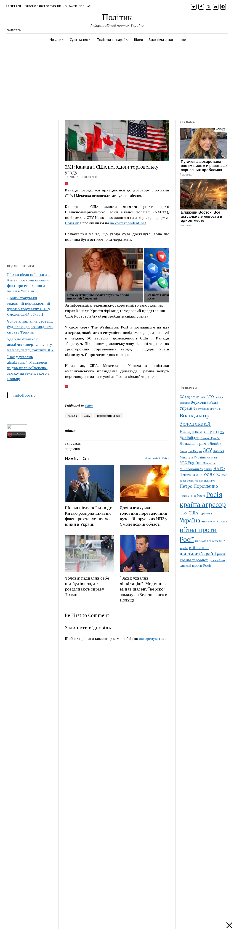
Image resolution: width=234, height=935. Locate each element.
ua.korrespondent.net (128, 222)
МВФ (217, 457)
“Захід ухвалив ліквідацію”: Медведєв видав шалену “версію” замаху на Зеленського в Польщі (28, 367)
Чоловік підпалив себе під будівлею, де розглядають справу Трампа (30, 327)
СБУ (184, 513)
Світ (89, 405)
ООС (216, 475)
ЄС (182, 397)
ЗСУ (207, 450)
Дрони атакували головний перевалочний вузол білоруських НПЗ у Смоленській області (143, 516)
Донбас (215, 443)
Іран (202, 397)
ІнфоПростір (24, 395)
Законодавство (161, 39)
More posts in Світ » (157, 458)
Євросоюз (192, 397)
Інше (182, 39)
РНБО (193, 496)
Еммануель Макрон (191, 451)
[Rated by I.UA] (17, 427)
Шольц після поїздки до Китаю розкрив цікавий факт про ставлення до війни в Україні (88, 516)
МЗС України (191, 462)
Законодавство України (43, 6)
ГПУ (222, 432)
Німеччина (187, 475)
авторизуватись (153, 638)
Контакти (70, 6)
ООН (208, 474)
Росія (201, 495)
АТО (210, 396)
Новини (55, 39)
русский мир (217, 560)
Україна (190, 520)
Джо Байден (189, 438)
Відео (138, 39)
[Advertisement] (117, 81)
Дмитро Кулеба (210, 438)
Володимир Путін (199, 431)
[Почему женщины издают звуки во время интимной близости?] (104, 269)
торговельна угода (108, 415)
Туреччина (205, 513)
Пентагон (209, 480)
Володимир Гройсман (208, 408)
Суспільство (79, 39)
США (87, 415)
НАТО (219, 468)
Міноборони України (196, 469)
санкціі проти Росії (195, 565)
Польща (184, 496)
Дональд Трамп (194, 443)
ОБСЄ (199, 475)
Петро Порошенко (199, 486)
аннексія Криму (214, 521)
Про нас (85, 6)
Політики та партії (111, 39)
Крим (210, 457)
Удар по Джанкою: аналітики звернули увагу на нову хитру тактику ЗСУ (30, 344)
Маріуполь (209, 463)
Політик (117, 17)
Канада (72, 415)
